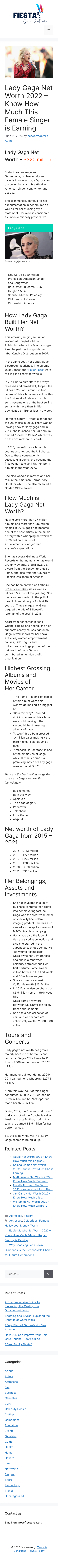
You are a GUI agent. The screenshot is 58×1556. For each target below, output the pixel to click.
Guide (9, 1441)
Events (9, 1430)
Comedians (12, 1420)
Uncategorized (14, 1496)
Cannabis (11, 1398)
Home (9, 1452)
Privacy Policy (36, 1550)
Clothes (10, 1414)
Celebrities (31, 1220)
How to (9, 1458)
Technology (12, 1485)
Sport (8, 1479)
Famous (44, 1220)
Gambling (11, 1436)
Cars (8, 1403)
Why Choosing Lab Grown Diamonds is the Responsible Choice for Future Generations (28, 1249)
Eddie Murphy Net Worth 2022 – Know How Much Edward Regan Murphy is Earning (28, 1235)
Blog (7, 1387)
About (9, 1371)
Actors (9, 1376)
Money (24, 1225)
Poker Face (35, 369)
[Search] (48, 1274)
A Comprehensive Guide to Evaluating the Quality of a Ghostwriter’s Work (22, 1306)
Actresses (15, 1215)
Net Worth (11, 1469)
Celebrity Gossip (15, 1409)
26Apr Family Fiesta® (18, 1344)
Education (11, 1425)
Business (10, 1392)
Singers (28, 1215)
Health (9, 1447)
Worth (34, 1225)
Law (7, 1463)
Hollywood (12, 1225)
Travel (9, 1490)
